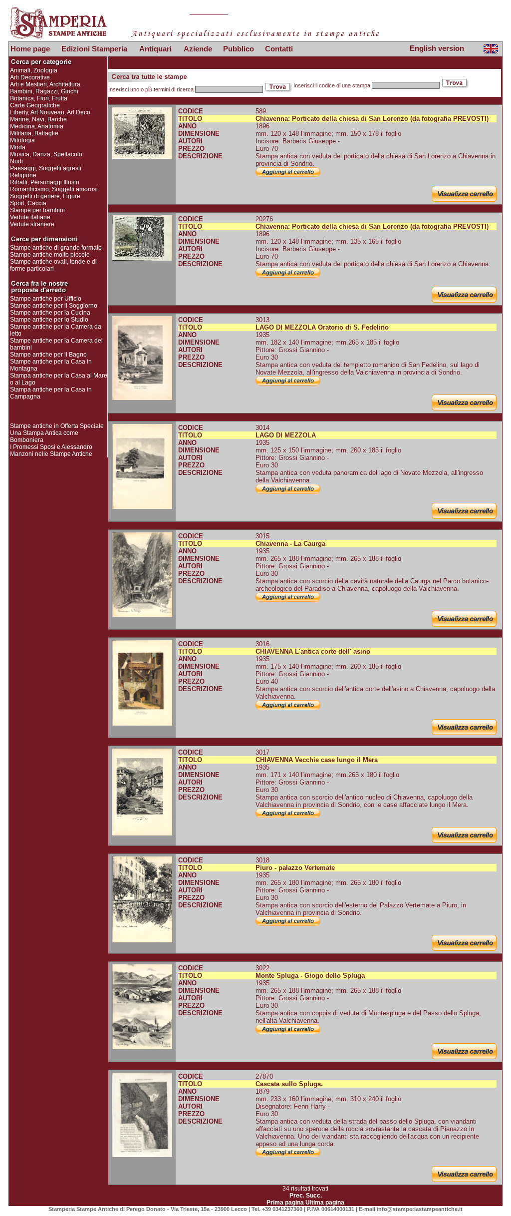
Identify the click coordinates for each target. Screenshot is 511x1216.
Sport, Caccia (28, 203)
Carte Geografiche (35, 105)
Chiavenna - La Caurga (290, 543)
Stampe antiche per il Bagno (48, 354)
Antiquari (155, 48)
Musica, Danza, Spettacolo (46, 154)
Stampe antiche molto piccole (50, 254)
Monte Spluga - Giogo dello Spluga (310, 975)
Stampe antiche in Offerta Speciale (57, 425)
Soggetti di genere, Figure (45, 196)
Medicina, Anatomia (36, 126)
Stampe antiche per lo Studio (49, 319)
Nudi (16, 161)
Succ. (314, 1195)
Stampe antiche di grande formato (56, 247)
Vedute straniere (32, 224)
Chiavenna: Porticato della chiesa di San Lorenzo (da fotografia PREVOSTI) (372, 118)
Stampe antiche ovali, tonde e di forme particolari (53, 265)
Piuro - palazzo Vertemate (295, 867)
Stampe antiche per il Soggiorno (53, 305)
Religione (23, 175)
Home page (30, 48)
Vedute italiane (30, 217)
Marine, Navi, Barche (38, 119)
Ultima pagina (324, 1202)
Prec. (296, 1195)
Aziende (198, 48)
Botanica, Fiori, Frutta (38, 98)
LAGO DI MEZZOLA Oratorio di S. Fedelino (322, 327)
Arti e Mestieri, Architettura (45, 84)
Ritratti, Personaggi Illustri (44, 182)
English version (437, 48)
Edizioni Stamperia (94, 48)
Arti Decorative (30, 77)
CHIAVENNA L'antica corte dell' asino (313, 651)
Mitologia (22, 140)
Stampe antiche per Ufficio (45, 298)
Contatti (279, 48)
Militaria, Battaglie (34, 133)
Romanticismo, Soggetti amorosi (54, 189)
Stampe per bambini (37, 210)
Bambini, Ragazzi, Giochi (44, 91)
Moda (17, 147)
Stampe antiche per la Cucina (50, 312)
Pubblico (238, 48)
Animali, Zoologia (33, 70)
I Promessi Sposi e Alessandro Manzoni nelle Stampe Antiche (51, 450)
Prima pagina (285, 1202)
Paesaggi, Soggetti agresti (45, 168)
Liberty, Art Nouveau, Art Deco (50, 112)
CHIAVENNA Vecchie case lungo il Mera (317, 760)
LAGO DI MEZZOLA (286, 435)
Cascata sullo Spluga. (289, 1084)
